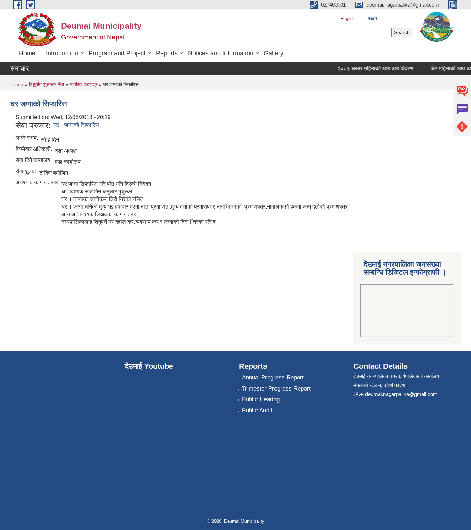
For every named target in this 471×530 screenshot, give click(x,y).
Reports (167, 53)
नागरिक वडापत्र (84, 84)
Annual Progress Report (273, 377)
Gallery (273, 53)
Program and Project (117, 53)
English (348, 18)
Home (27, 53)
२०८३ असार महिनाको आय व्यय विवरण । (373, 68)
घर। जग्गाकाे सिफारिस (76, 125)
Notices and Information (220, 53)
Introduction (62, 53)
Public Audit (257, 410)
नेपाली (372, 18)
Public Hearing (261, 399)
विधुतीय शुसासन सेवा (46, 84)
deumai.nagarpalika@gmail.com (401, 394)
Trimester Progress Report (276, 388)
